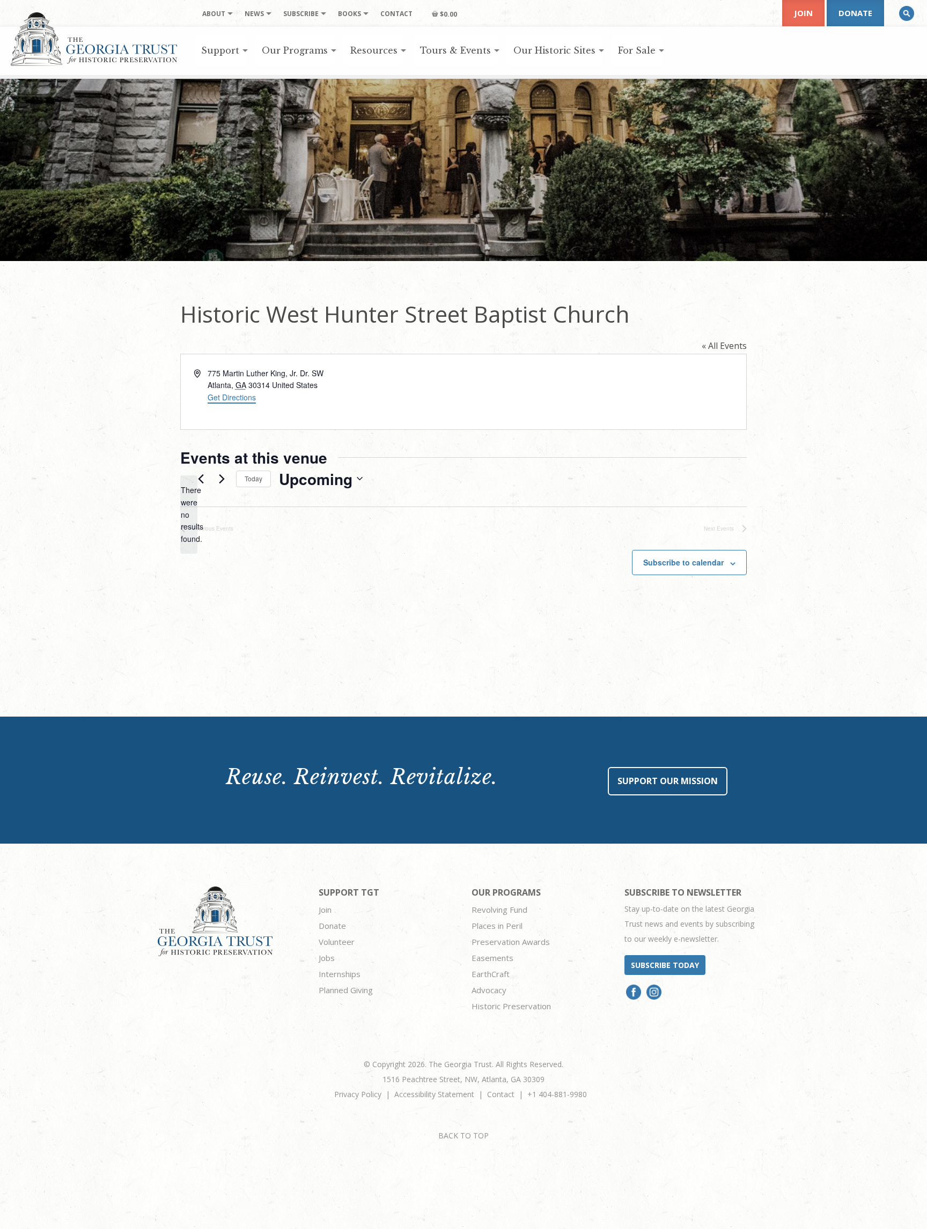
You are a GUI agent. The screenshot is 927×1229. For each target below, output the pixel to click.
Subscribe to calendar (683, 562)
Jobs (327, 957)
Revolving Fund (499, 909)
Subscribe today (665, 965)
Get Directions (232, 397)
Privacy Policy (357, 1094)
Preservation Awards (511, 941)
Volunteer (337, 941)
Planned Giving (346, 990)
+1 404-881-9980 (557, 1094)
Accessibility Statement (434, 1094)
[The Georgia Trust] (94, 39)
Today (253, 478)
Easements (492, 957)
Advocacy (489, 990)
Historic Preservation (511, 1006)
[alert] (188, 514)
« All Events (724, 346)
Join (803, 13)
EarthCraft (491, 974)
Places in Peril (497, 925)
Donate (855, 13)
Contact (500, 1094)
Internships (339, 974)
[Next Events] (221, 478)
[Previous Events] (200, 478)
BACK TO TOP (463, 1135)
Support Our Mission (667, 781)
